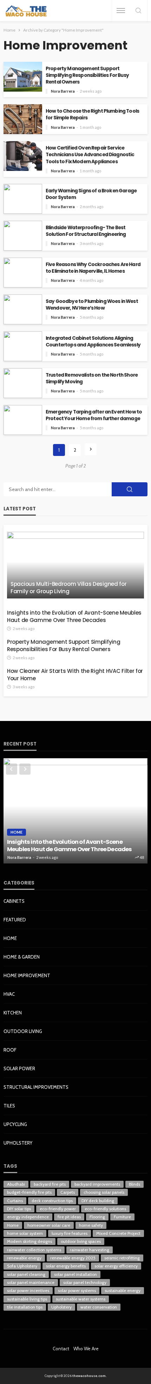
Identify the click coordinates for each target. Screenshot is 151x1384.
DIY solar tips (19, 1208)
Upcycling (15, 1124)
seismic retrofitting (122, 1257)
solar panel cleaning (26, 1274)
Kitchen (13, 1012)
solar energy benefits (66, 1266)
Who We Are (86, 1348)
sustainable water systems (80, 1299)
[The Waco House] (27, 11)
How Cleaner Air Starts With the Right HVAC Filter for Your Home (75, 674)
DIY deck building (97, 1200)
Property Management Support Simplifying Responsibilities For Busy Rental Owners (87, 75)
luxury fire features (69, 1233)
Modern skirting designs (29, 1241)
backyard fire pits (50, 1184)
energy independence (28, 1216)
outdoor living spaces (81, 1241)
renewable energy (24, 1257)
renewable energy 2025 (73, 1257)
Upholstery (18, 1143)
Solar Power (19, 1068)
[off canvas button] (121, 10)
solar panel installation (75, 1274)
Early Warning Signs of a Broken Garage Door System (91, 194)
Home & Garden (22, 957)
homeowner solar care (48, 1225)
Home (16, 832)
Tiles (9, 1105)
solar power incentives (28, 1290)
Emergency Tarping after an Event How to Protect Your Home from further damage (94, 415)
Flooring (97, 1216)
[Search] (138, 11)
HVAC (9, 994)
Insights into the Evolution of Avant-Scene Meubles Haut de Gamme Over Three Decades (74, 616)
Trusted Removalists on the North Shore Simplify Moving (92, 378)
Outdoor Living (23, 1031)
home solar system (25, 1233)
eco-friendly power (58, 1208)
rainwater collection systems (34, 1249)
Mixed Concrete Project (118, 1233)
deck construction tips (52, 1200)
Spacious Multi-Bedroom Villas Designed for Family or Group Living (68, 587)
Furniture (122, 1216)
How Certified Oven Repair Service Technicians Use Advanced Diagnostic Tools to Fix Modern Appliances (90, 155)
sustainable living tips (27, 1299)
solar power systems (77, 1290)
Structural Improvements (36, 1087)
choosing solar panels (104, 1192)
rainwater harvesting (89, 1249)
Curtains (15, 1200)
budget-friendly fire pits (29, 1192)
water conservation (98, 1307)
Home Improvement (27, 975)
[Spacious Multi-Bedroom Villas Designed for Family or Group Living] (75, 565)
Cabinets (14, 901)
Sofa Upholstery (22, 1266)
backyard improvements (97, 1184)
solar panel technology (84, 1282)
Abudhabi (16, 1184)
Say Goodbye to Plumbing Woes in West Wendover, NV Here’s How (92, 304)
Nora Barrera (63, 91)
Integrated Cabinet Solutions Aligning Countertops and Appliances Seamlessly (93, 341)
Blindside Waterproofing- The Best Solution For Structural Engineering (86, 231)
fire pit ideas (69, 1216)
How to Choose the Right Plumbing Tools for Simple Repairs (92, 114)
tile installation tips (24, 1307)
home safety (91, 1225)
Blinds (134, 1184)
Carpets (67, 1192)
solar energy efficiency (116, 1266)
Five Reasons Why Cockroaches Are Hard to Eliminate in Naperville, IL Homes (93, 267)
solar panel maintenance (30, 1282)
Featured (15, 919)
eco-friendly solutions (105, 1208)
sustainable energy (122, 1290)
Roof (10, 1050)
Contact (61, 1348)
